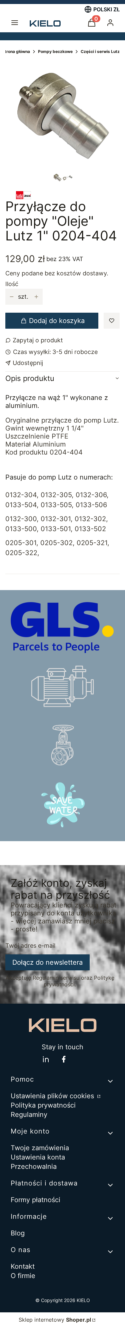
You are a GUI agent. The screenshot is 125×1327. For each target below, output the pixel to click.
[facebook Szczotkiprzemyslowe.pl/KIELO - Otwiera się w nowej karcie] (64, 1059)
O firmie (23, 1276)
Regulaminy (29, 1115)
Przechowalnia (34, 1166)
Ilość (11, 284)
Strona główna (16, 51)
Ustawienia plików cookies (53, 1096)
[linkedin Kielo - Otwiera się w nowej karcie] (46, 1059)
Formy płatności (35, 1200)
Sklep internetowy (55, 1319)
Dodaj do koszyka (57, 321)
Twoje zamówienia (40, 1148)
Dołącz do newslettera (47, 962)
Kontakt (23, 1266)
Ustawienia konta (38, 1157)
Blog (18, 1233)
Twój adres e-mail (30, 945)
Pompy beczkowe (55, 51)
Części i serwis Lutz (100, 51)
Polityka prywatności (43, 1105)
